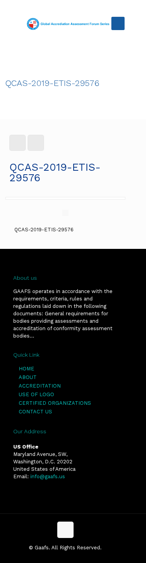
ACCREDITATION (40, 386)
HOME (26, 369)
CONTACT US (35, 412)
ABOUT (28, 377)
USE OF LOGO (36, 394)
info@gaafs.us (47, 476)
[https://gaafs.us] (69, 23)
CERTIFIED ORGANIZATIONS (55, 403)
